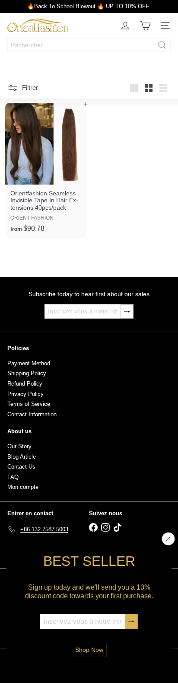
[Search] (162, 45)
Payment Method (28, 363)
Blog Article (21, 456)
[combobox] (89, 45)
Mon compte (22, 487)
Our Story (19, 446)
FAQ (13, 477)
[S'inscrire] (131, 621)
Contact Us (21, 466)
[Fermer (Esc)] (168, 539)
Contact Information (32, 414)
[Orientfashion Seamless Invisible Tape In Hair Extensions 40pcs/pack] (46, 170)
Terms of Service (28, 404)
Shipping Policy (26, 373)
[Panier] (145, 25)
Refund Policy (24, 383)
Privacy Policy (25, 394)
